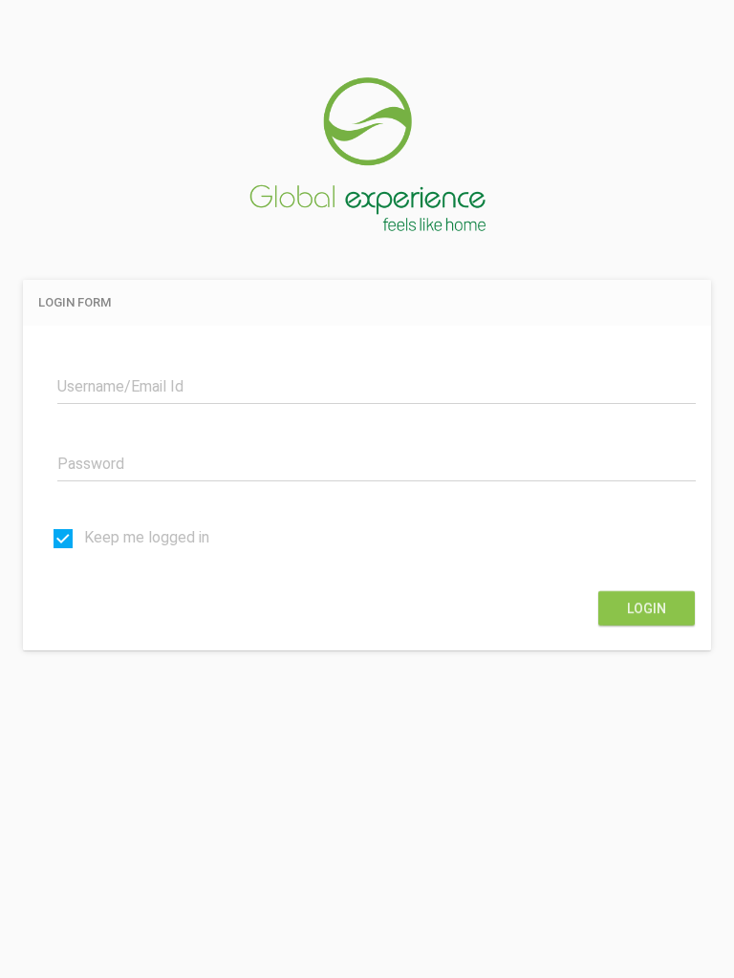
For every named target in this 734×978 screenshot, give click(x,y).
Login (646, 608)
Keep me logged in (144, 537)
